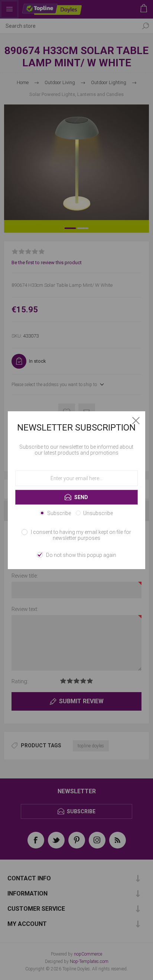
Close (135, 420)
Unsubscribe (98, 513)
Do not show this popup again (81, 555)
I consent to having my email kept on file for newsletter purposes (81, 535)
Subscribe (59, 513)
